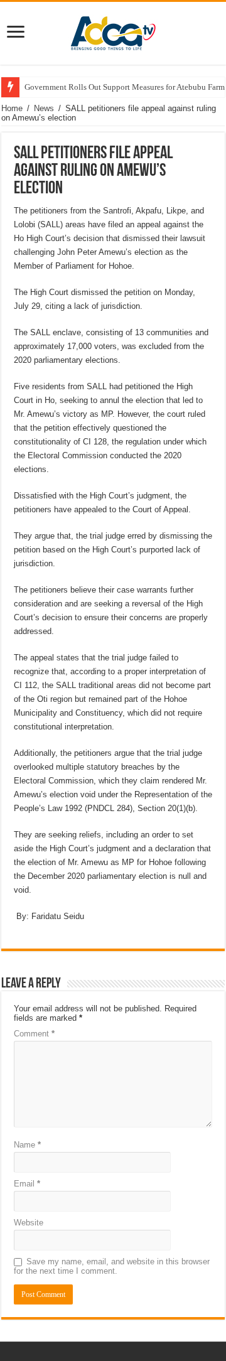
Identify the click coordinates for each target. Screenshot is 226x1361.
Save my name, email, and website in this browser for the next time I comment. (112, 1266)
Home (12, 108)
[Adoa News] (113, 31)
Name (27, 1144)
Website (28, 1222)
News (44, 108)
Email (27, 1183)
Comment (34, 1033)
